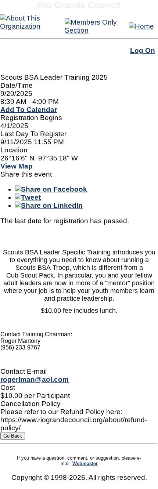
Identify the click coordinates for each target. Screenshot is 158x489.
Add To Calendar (28, 109)
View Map (16, 166)
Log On (142, 50)
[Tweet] (28, 197)
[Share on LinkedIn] (49, 205)
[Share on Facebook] (51, 189)
